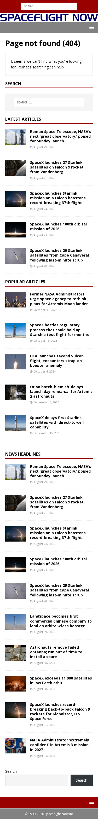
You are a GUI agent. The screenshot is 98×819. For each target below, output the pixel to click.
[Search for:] (49, 5)
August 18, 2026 (44, 663)
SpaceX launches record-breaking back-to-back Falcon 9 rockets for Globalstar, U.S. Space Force (60, 711)
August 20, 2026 (44, 266)
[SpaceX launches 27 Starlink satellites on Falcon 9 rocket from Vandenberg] (15, 168)
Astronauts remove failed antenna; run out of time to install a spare (56, 652)
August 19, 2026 (44, 632)
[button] (91, 27)
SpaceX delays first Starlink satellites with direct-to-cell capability (57, 422)
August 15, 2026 (44, 725)
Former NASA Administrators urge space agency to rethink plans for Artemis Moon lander (59, 299)
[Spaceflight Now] (49, 18)
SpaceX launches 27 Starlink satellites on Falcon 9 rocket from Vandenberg (57, 167)
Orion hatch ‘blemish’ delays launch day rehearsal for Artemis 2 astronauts (61, 391)
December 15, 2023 (47, 433)
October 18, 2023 (45, 340)
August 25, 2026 (44, 178)
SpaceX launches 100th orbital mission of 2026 (58, 226)
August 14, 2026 (44, 756)
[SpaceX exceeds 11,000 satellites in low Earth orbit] (15, 684)
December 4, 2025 (46, 402)
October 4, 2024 (45, 371)
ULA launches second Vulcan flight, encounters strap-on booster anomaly (57, 360)
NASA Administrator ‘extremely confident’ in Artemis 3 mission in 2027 (59, 744)
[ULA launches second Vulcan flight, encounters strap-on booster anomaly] (15, 361)
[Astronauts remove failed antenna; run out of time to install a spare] (15, 653)
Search (11, 771)
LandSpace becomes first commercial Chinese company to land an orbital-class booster (61, 621)
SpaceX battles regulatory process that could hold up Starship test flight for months (59, 329)
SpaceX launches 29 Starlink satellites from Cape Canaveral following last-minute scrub (59, 255)
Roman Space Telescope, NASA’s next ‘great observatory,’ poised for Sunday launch (60, 136)
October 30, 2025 (45, 310)
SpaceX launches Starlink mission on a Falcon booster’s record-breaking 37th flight (58, 198)
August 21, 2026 (44, 235)
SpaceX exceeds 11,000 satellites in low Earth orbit (61, 680)
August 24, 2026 (44, 209)
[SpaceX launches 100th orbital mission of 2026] (15, 229)
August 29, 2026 (44, 147)
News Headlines (23, 454)
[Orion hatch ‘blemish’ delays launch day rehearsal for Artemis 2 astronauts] (15, 392)
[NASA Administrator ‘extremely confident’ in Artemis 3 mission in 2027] (15, 745)
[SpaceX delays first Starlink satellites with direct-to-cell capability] (15, 423)
